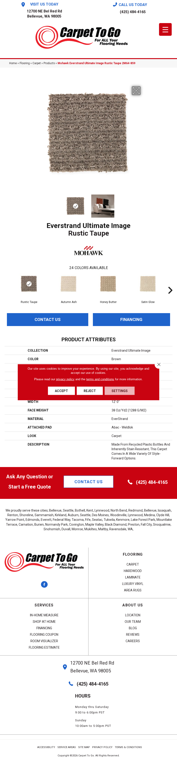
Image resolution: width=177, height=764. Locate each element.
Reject (90, 390)
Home (13, 63)
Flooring (25, 63)
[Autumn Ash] (68, 283)
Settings (120, 390)
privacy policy (65, 379)
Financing (131, 319)
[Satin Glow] (148, 283)
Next (144, 203)
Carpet (36, 63)
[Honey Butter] (108, 283)
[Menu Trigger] (165, 29)
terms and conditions (100, 379)
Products (49, 63)
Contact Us (48, 319)
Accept (61, 390)
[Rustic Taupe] (29, 283)
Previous (33, 203)
